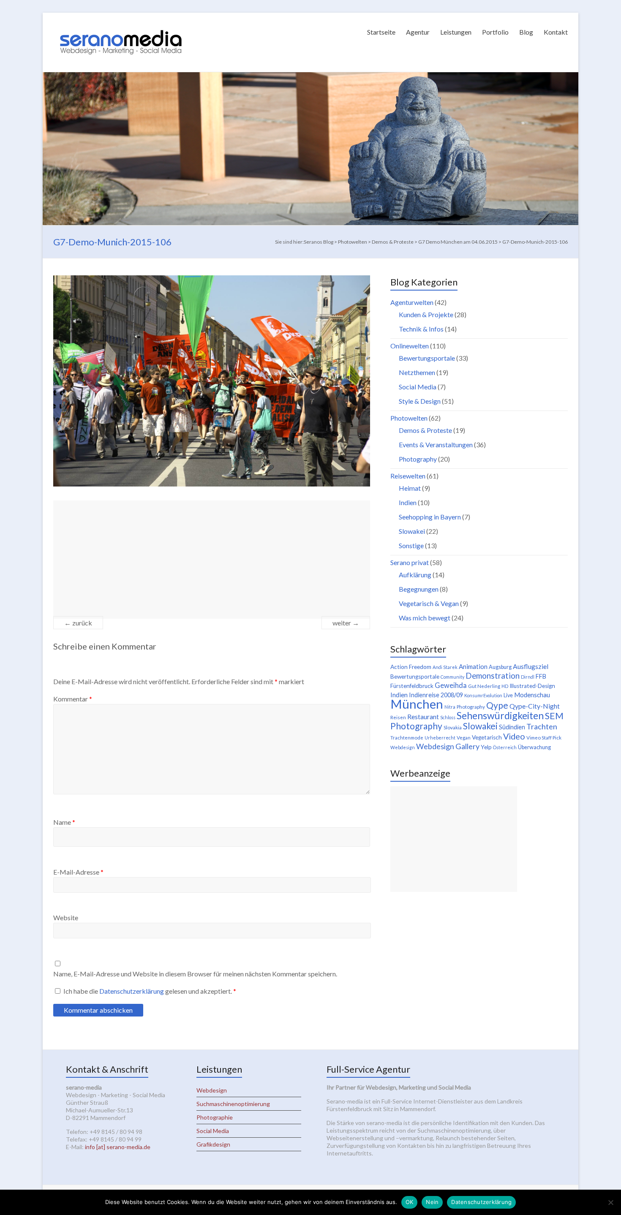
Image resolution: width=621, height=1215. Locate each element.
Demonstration (493, 675)
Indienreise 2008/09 (436, 695)
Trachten (541, 726)
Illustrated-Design (532, 685)
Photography (418, 459)
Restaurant (423, 716)
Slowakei (412, 531)
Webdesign (402, 747)
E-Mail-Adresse (78, 872)
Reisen (398, 717)
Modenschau (532, 695)
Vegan (464, 737)
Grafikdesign (213, 1144)
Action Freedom (410, 666)
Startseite (381, 32)
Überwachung (534, 747)
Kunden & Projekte (426, 314)
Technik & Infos (421, 329)
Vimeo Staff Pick (543, 737)
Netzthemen (417, 372)
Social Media (417, 387)
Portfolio (495, 32)
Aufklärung (415, 575)
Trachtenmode (406, 737)
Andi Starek (445, 667)
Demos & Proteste (425, 430)
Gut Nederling (484, 686)
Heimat (410, 488)
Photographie (214, 1117)
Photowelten (409, 418)
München (416, 703)
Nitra (449, 706)
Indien (408, 502)
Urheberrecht (440, 737)
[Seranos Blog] (120, 23)
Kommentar (72, 699)
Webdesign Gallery (447, 746)
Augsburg (500, 667)
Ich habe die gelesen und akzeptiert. (149, 991)
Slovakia (453, 727)
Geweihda (451, 685)
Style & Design (420, 401)
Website (65, 917)
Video (514, 736)
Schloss (447, 717)
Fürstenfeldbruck (411, 685)
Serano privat (409, 562)
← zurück (78, 623)
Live (508, 695)
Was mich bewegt (424, 618)
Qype (497, 705)
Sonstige (411, 545)
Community (452, 677)
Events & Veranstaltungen (436, 444)
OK (410, 1202)
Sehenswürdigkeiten (500, 715)
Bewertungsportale (427, 358)
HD (504, 686)
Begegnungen (419, 589)
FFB (541, 676)
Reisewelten (407, 476)
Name (64, 822)
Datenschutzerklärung (132, 991)
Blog (526, 32)
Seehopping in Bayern (430, 517)
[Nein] (610, 1202)
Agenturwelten (411, 302)
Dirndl (527, 677)
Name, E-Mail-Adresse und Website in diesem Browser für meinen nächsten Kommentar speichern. (195, 974)
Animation (473, 666)
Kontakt (556, 32)
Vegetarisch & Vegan (429, 603)
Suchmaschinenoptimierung (233, 1103)
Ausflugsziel (530, 666)
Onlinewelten (409, 346)
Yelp (486, 747)
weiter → (345, 623)
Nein (432, 1202)
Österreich (505, 747)
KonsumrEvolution (483, 695)
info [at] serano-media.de (117, 1146)
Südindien (512, 727)
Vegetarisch (487, 737)
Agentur (418, 32)
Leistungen (455, 32)
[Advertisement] (211, 559)
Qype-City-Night (534, 706)
